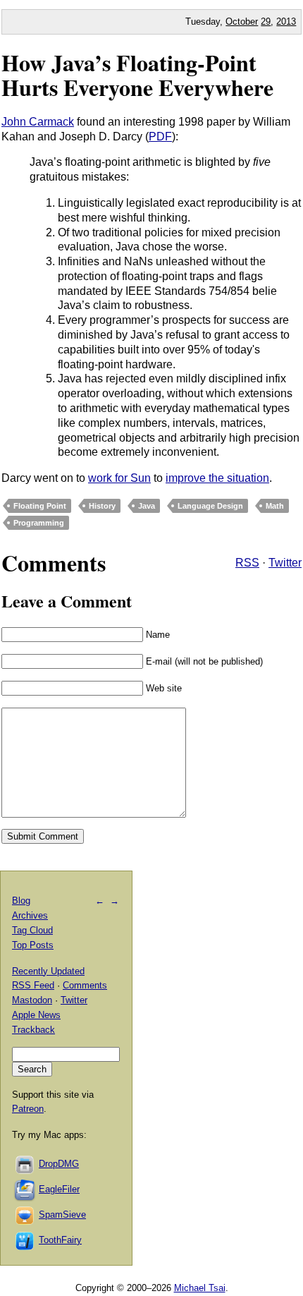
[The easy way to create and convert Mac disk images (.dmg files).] (25, 1163)
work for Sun (119, 478)
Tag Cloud (32, 930)
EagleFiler (59, 1189)
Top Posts (33, 945)
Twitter (285, 563)
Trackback (33, 1029)
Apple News (36, 1015)
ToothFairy (60, 1240)
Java (146, 506)
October (241, 21)
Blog (21, 900)
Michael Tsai (199, 1288)
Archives (30, 915)
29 (266, 21)
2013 (286, 21)
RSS (247, 563)
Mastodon (32, 1000)
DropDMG (59, 1163)
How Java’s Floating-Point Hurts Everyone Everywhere (137, 75)
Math (275, 506)
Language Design (210, 506)
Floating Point (39, 506)
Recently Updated (48, 971)
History (102, 506)
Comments (85, 985)
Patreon (28, 1108)
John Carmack (37, 122)
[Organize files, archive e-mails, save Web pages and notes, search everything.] (25, 1189)
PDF (160, 137)
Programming (38, 523)
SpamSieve (62, 1214)
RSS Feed (33, 985)
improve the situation (217, 478)
